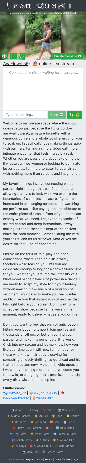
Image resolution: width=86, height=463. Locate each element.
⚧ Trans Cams (39, 434)
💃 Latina (48, 410)
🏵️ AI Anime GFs (63, 440)
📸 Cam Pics (31, 452)
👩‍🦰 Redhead (38, 422)
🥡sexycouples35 (43, 393)
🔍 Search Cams (52, 452)
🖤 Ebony (32, 410)
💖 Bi (49, 427)
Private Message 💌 (67, 56)
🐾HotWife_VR (14, 393)
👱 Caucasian (66, 410)
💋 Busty (18, 427)
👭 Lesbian (35, 427)
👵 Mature (41, 416)
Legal (75, 459)
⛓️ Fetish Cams (22, 440)
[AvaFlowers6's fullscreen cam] (13, 56)
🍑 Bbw (54, 422)
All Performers (62, 459)
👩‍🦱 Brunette (19, 422)
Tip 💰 (74, 115)
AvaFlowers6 (15, 63)
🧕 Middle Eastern (19, 416)
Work (40, 459)
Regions (30, 459)
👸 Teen (57, 416)
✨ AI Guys (19, 445)
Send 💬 (56, 115)
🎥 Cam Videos (64, 445)
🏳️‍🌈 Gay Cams (18, 434)
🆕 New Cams (65, 427)
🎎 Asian (16, 410)
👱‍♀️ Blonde (72, 416)
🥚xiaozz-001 (43, 398)
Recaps (49, 459)
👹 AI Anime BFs (40, 445)
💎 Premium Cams (65, 434)
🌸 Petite (69, 422)
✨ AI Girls (42, 440)
